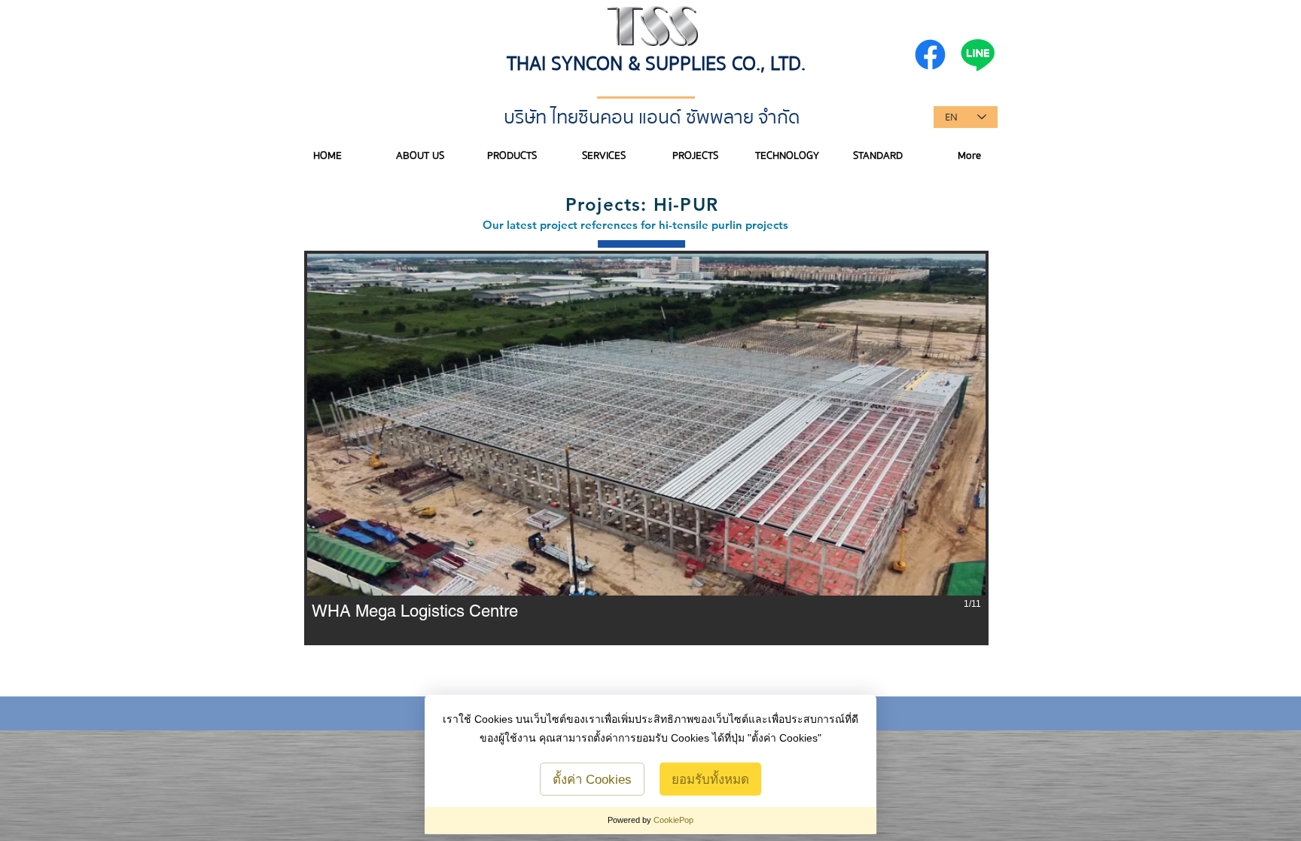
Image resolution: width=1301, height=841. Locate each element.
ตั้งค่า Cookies (592, 779)
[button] (646, 448)
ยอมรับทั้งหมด (710, 779)
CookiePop (673, 819)
